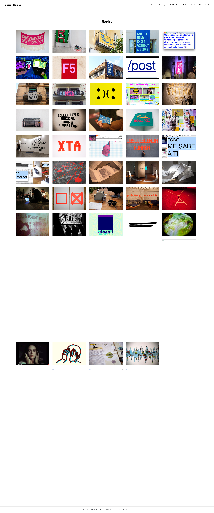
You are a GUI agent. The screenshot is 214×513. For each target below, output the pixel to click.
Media (185, 5)
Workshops (162, 5)
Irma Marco (13, 5)
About (193, 5)
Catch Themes (126, 510)
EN (200, 5)
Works (153, 5)
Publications (174, 5)
